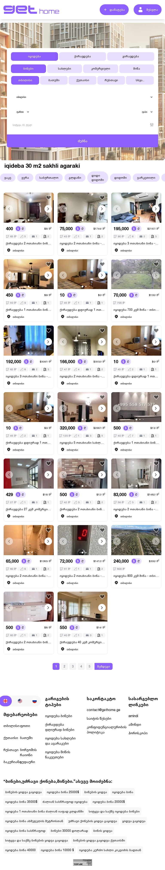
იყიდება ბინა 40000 (20, 850)
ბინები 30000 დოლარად (69, 830)
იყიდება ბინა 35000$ (21, 801)
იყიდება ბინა (122, 792)
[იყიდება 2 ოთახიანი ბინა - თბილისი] (83, 208)
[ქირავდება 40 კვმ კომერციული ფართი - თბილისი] (83, 607)
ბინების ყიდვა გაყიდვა (23, 792)
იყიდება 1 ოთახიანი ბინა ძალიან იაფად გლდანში (44, 811)
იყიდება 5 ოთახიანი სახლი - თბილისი (82, 442)
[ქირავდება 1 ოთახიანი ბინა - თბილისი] (29, 274)
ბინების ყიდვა (95, 792)
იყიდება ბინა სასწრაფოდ (25, 830)
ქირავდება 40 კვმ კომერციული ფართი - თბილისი (82, 642)
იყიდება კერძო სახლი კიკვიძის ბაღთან (110, 850)
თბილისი (25, 80)
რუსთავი (111, 80)
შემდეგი (103, 666)
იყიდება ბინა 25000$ (63, 792)
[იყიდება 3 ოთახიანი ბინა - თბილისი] (136, 208)
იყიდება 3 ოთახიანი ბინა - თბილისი (136, 243)
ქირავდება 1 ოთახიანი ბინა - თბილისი (29, 309)
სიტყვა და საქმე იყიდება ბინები (114, 811)
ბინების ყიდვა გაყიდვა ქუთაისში (99, 840)
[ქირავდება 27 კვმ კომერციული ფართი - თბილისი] (29, 474)
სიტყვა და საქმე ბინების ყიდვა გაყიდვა (36, 840)
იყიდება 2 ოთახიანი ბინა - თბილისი (82, 243)
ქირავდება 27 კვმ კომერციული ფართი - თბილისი (29, 509)
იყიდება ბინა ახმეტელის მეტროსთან (34, 821)
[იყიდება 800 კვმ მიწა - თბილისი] (136, 540)
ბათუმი (54, 80)
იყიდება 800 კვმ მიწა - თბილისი (136, 575)
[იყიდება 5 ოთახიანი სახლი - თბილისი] (83, 407)
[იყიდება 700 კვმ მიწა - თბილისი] (136, 274)
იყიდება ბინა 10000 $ (57, 850)
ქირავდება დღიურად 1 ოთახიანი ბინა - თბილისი (82, 309)
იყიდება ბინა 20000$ (109, 801)
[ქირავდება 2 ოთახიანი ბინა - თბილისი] (29, 208)
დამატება (117, 9)
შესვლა (152, 9)
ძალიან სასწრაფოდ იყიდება (65, 801)
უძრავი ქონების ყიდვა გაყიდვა (92, 821)
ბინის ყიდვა (102, 830)
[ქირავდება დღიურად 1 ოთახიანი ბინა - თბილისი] (83, 274)
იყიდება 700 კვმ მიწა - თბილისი (136, 309)
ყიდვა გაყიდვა (133, 821)
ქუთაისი (82, 80)
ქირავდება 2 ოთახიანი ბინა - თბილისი (29, 243)
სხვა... (140, 80)
